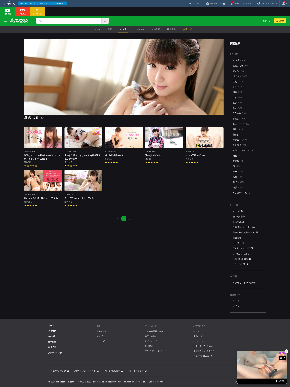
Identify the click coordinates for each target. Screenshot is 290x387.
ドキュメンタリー (243, 150)
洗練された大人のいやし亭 (245, 232)
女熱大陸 (237, 237)
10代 (237, 97)
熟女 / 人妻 (240, 65)
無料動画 (155, 29)
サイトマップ (151, 341)
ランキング (139, 29)
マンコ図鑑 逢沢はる (195, 155)
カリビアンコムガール (203, 356)
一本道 (196, 331)
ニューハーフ (241, 124)
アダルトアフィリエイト (85, 370)
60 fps (236, 306)
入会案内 (280, 21)
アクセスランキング (57, 370)
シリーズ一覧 (239, 264)
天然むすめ (198, 336)
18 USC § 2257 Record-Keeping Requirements (99, 381)
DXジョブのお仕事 (112, 370)
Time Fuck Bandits (242, 258)
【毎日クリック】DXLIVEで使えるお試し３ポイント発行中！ (42, 3)
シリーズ (101, 341)
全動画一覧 (101, 331)
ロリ (237, 86)
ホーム (98, 29)
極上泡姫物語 (239, 216)
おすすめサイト (200, 326)
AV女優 (123, 29)
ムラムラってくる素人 (203, 346)
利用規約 (149, 346)
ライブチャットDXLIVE (203, 351)
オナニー (240, 139)
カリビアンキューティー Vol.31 (79, 198)
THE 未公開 (238, 243)
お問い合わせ (151, 336)
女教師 (238, 161)
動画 (110, 29)
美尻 (238, 182)
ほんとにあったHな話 (243, 248)
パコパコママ (199, 341)
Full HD (236, 301)
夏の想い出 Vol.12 (154, 155)
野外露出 (239, 145)
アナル (239, 71)
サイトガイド (151, 326)
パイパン (240, 76)
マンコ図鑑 (238, 211)
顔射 (237, 187)
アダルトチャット (135, 370)
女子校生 (239, 113)
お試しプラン (189, 29)
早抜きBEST (238, 221)
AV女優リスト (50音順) (244, 282)
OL (237, 166)
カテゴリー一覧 (240, 192)
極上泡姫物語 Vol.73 (114, 155)
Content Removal (157, 381)
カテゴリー (101, 336)
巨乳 (238, 81)
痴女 (238, 129)
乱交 (238, 102)
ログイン (267, 21)
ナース (238, 171)
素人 (237, 108)
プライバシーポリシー (155, 351)
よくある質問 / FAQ (154, 331)
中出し (239, 118)
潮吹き (239, 134)
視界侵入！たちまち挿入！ (245, 227)
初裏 (237, 92)
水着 (237, 176)
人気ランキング (55, 352)
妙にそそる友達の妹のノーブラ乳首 (41, 198)
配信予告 (171, 29)
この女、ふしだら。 (242, 253)
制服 (237, 155)
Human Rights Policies (134, 381)
